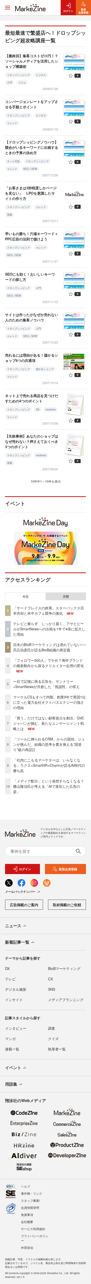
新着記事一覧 (17, 942)
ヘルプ (25, 1186)
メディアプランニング (65, 999)
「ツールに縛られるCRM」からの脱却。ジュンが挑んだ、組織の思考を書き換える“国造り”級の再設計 (49, 744)
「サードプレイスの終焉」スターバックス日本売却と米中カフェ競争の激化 (48, 610)
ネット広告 (13, 161)
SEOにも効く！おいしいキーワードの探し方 (30, 277)
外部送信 (27, 1247)
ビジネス (41, 75)
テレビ (10, 978)
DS (37, 409)
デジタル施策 (15, 989)
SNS (51, 989)
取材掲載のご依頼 (67, 904)
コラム (22, 82)
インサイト (14, 999)
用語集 (11, 1084)
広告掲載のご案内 (24, 904)
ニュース (13, 925)
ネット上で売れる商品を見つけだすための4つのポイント (31, 398)
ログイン (25, 869)
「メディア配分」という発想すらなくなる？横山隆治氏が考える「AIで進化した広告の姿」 (48, 786)
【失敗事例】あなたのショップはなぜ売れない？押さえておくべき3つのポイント (31, 441)
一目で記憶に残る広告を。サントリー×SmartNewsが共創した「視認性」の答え (46, 684)
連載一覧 (12, 1048)
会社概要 (27, 1221)
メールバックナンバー (20, 891)
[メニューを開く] (7, 7)
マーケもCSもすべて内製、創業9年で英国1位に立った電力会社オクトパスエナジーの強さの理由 (49, 702)
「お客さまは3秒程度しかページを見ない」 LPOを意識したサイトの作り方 (31, 193)
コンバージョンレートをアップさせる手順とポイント (31, 104)
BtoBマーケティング (64, 968)
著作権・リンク (31, 1193)
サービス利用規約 (33, 1229)
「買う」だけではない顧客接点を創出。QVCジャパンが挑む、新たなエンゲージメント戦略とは (48, 723)
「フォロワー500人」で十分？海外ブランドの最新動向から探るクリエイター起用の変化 (48, 663)
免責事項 (27, 1214)
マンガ (10, 1038)
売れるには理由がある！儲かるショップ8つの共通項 (31, 358)
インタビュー (15, 1028)
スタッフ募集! (30, 1200)
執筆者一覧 (57, 1048)
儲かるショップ (45, 369)
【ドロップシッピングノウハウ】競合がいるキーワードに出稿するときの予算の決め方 (31, 147)
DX (7, 968)
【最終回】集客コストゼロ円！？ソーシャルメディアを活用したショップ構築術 (31, 61)
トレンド (12, 123)
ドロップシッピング (18, 75)
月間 (66, 596)
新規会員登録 (68, 869)
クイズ (53, 1038)
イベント (13, 1067)
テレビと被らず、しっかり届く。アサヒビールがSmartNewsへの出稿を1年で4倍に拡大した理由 (49, 629)
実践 (9, 214)
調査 (51, 1028)
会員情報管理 (30, 1207)
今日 (25, 596)
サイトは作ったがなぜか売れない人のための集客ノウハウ (31, 317)
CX (50, 978)
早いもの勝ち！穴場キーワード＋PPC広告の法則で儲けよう (31, 236)
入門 (9, 82)
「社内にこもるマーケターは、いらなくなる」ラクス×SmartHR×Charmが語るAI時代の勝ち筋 (49, 765)
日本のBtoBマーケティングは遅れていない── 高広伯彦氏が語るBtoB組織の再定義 (49, 647)
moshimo (51, 409)
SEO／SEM (30, 169)
